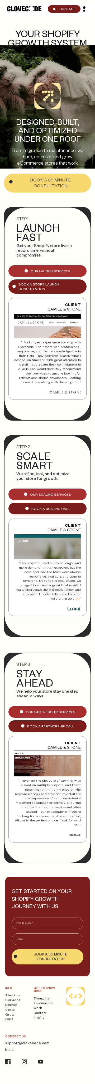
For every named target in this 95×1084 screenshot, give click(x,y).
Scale (10, 1010)
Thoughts (42, 999)
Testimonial (44, 1004)
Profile (39, 1018)
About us (13, 996)
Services (13, 1000)
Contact (40, 1013)
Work (38, 1008)
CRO (9, 1020)
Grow (9, 1015)
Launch (11, 1005)
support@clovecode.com (27, 1044)
